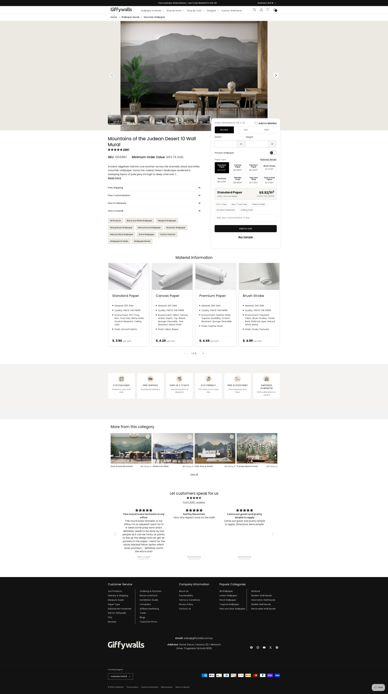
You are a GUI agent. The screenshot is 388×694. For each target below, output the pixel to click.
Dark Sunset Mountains (122, 466)
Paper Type (114, 604)
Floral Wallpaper (227, 599)
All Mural (255, 591)
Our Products (115, 591)
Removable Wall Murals (263, 608)
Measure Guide (116, 599)
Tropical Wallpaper (229, 604)
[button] (152, 10)
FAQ (110, 617)
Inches (224, 129)
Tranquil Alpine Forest (247, 466)
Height (249, 137)
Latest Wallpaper (228, 595)
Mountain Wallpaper (154, 17)
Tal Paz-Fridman (167, 234)
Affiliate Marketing (149, 608)
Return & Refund (148, 595)
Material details (268, 159)
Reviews (112, 621)
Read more (114, 178)
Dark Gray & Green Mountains (204, 466)
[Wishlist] (268, 9)
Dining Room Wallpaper (121, 227)
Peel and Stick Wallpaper (121, 234)
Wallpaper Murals (130, 17)
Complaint (145, 604)
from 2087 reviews (194, 502)
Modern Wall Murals (261, 595)
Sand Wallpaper (146, 234)
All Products (115, 220)
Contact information (149, 687)
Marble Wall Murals (261, 604)
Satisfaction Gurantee (119, 608)
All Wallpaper (226, 591)
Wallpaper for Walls (119, 241)
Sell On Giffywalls (117, 612)
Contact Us (185, 608)
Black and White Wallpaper (139, 220)
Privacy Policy (186, 604)
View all (194, 474)
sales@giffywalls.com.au (194, 638)
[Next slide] (203, 353)
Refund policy (166, 687)
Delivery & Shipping (118, 595)
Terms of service (182, 687)
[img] (194, 498)
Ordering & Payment (151, 591)
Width (218, 137)
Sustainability (186, 595)
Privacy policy (132, 687)
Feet (267, 129)
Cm (246, 129)
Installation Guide (149, 599)
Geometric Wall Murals (263, 599)
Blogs (142, 617)
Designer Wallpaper (167, 220)
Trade (143, 612)
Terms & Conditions (189, 599)
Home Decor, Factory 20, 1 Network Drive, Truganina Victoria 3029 (194, 646)
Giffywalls (119, 687)
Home (114, 17)
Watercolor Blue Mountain (161, 466)
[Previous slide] (185, 353)
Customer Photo (148, 621)
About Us (183, 591)
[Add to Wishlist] (147, 436)
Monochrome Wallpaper (149, 227)
